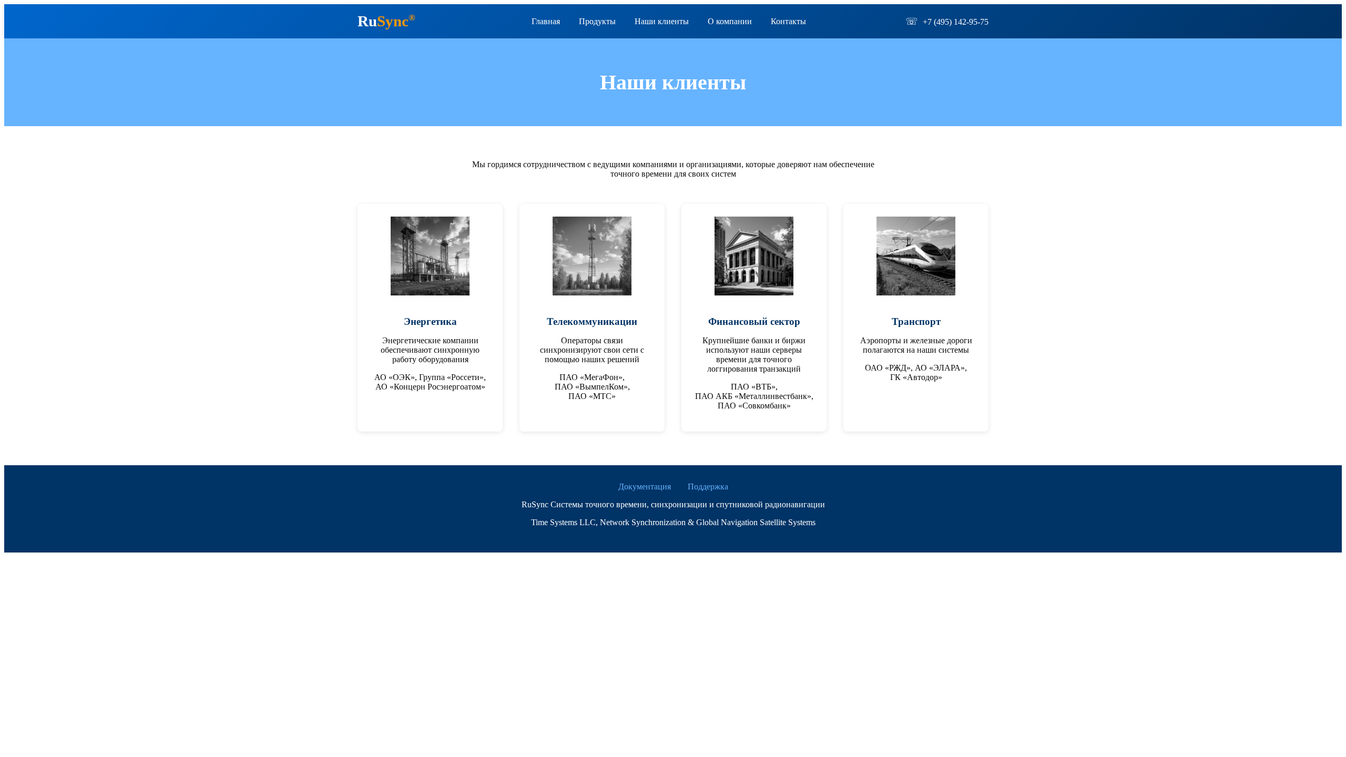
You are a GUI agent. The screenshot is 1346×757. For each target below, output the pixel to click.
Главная (546, 21)
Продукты (597, 21)
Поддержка (708, 486)
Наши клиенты (662, 21)
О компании (730, 21)
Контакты (788, 21)
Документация (644, 486)
